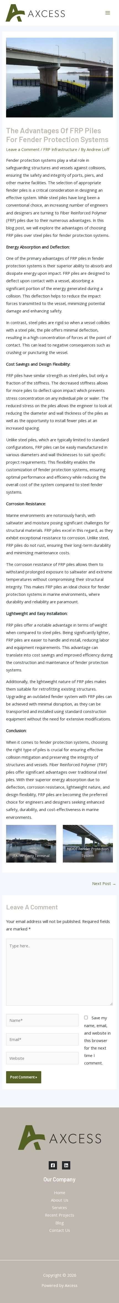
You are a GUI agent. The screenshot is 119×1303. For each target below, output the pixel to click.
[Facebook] (53, 1165)
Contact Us (59, 1230)
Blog (59, 1222)
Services (59, 1207)
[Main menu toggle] (107, 13)
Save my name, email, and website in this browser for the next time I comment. (97, 1040)
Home (59, 1192)
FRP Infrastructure (60, 149)
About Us (59, 1200)
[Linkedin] (66, 1165)
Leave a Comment (23, 149)
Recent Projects (59, 1215)
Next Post (104, 883)
